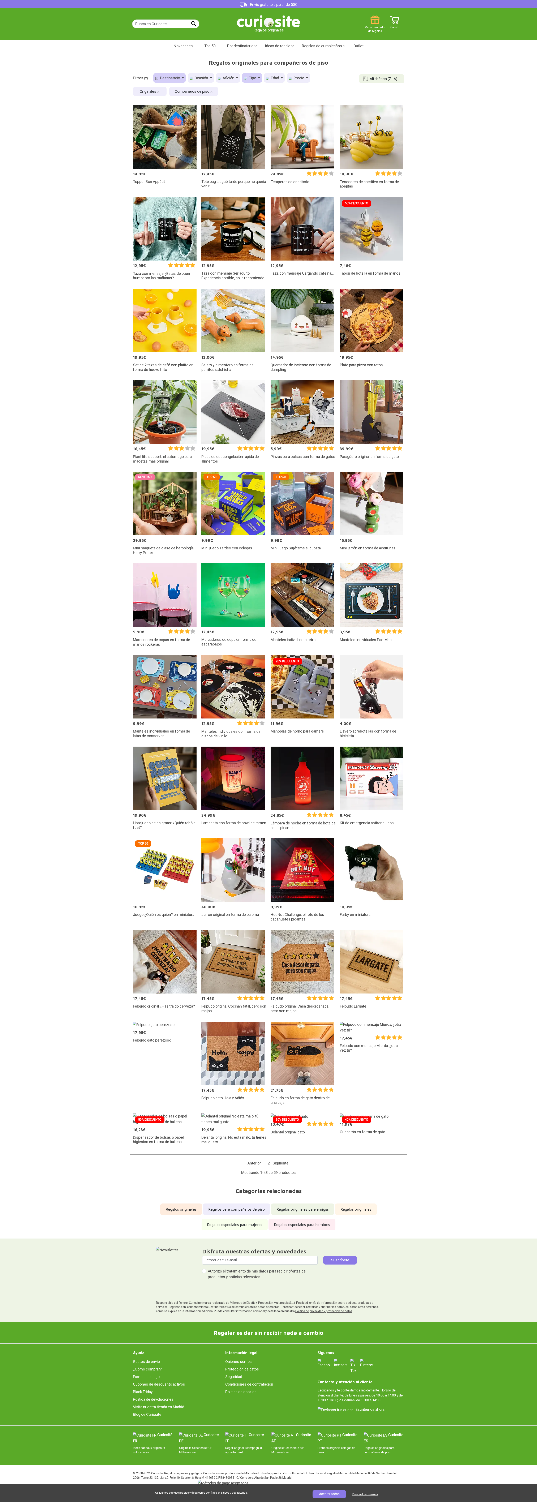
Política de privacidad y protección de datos (323, 1311)
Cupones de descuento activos (159, 1384)
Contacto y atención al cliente (345, 1382)
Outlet (358, 46)
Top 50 (210, 46)
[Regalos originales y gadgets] (268, 21)
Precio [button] (299, 78)
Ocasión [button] (201, 78)
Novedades (183, 46)
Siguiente (282, 1163)
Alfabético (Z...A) (383, 79)
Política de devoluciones (153, 1399)
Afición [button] (228, 78)
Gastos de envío (146, 1361)
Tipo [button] (252, 78)
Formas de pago (146, 1376)
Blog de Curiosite (147, 1414)
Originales (148, 91)
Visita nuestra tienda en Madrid (158, 1407)
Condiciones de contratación (249, 1384)
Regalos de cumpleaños (322, 46)
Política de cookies (241, 1392)
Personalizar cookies (365, 1494)
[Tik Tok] (353, 1366)
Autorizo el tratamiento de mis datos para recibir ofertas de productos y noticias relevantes (257, 1274)
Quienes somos (238, 1361)
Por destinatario (240, 46)
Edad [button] (275, 78)
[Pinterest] (366, 1363)
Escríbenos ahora (370, 1409)
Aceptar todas (329, 1494)
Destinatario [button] (170, 78)
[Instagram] (340, 1363)
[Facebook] (324, 1363)
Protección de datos (242, 1369)
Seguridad (233, 1376)
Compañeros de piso (192, 91)
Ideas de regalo (277, 46)
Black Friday (143, 1392)
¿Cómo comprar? (147, 1369)
